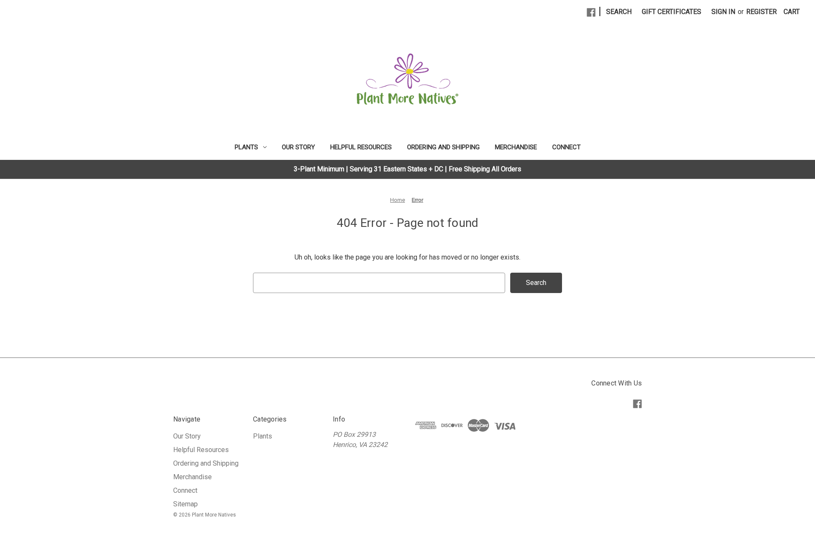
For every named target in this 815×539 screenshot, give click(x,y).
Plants (246, 147)
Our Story (298, 147)
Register (761, 12)
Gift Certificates (671, 12)
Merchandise (516, 147)
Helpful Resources (361, 147)
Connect (566, 147)
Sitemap (185, 504)
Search (619, 12)
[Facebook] (591, 12)
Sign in (723, 12)
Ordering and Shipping (443, 147)
